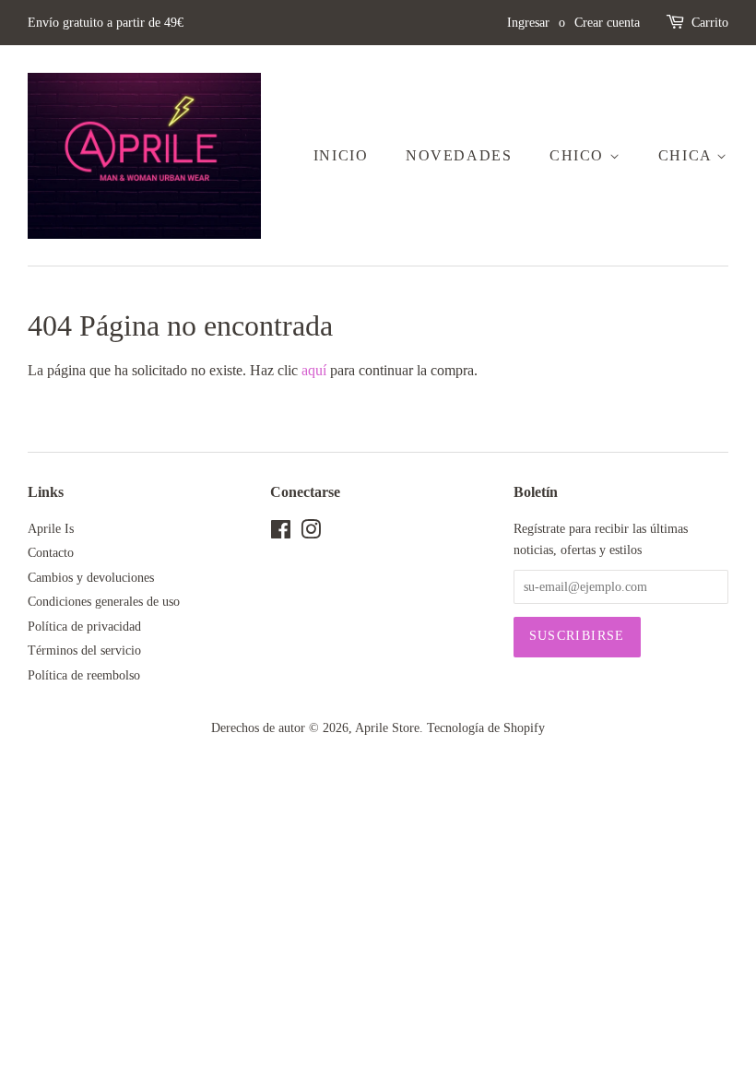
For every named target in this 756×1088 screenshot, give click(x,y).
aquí (313, 370)
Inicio (341, 155)
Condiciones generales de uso (104, 602)
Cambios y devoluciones (91, 578)
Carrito (709, 23)
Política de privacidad (84, 626)
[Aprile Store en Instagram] (311, 533)
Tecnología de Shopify (486, 728)
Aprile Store (387, 728)
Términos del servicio (84, 650)
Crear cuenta (607, 23)
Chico (579, 155)
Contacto (51, 553)
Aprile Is (51, 529)
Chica (687, 155)
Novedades (459, 155)
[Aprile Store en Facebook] (280, 533)
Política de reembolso (84, 675)
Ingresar (528, 23)
